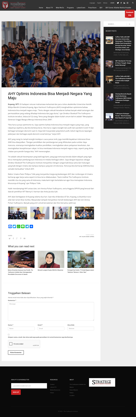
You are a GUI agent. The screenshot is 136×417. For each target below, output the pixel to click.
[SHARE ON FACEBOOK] (13, 238)
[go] (129, 24)
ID (34, 82)
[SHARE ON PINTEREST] (20, 238)
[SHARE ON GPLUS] (17, 238)
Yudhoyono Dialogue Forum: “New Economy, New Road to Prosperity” (123, 116)
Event (32, 82)
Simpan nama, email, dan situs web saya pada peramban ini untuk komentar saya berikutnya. (40, 337)
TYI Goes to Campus (41, 82)
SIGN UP (16, 392)
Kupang (92, 236)
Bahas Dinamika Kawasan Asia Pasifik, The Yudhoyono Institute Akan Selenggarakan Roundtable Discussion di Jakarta (20, 272)
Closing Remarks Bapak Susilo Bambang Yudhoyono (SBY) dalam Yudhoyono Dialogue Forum (123, 98)
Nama (10, 325)
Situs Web (70, 325)
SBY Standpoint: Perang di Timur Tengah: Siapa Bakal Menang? (123, 63)
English (99, 3)
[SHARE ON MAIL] (24, 238)
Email (40, 325)
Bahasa (105, 3)
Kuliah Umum (85, 236)
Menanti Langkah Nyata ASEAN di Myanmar (50, 270)
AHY (80, 236)
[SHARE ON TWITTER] (9, 238)
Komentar (12, 300)
